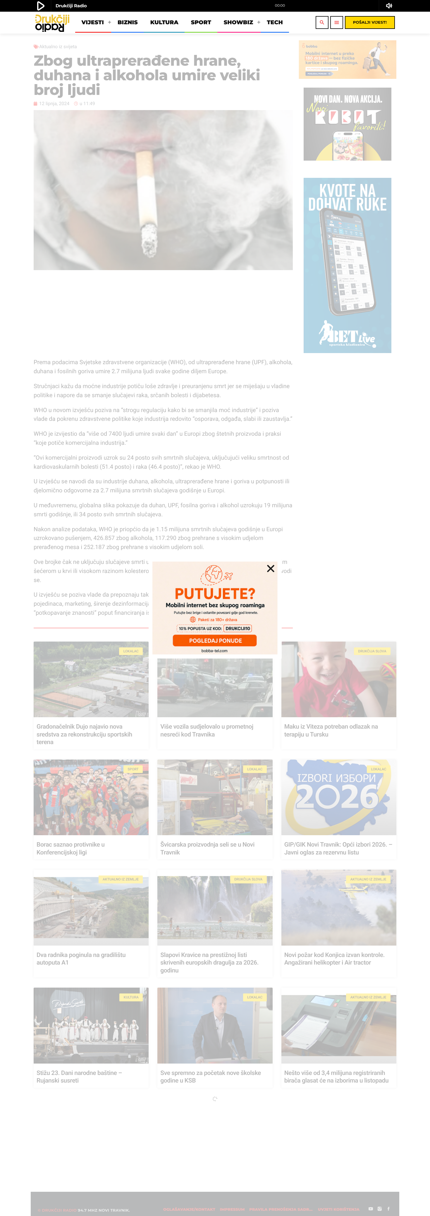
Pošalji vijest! (370, 22)
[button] (271, 568)
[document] (215, 608)
